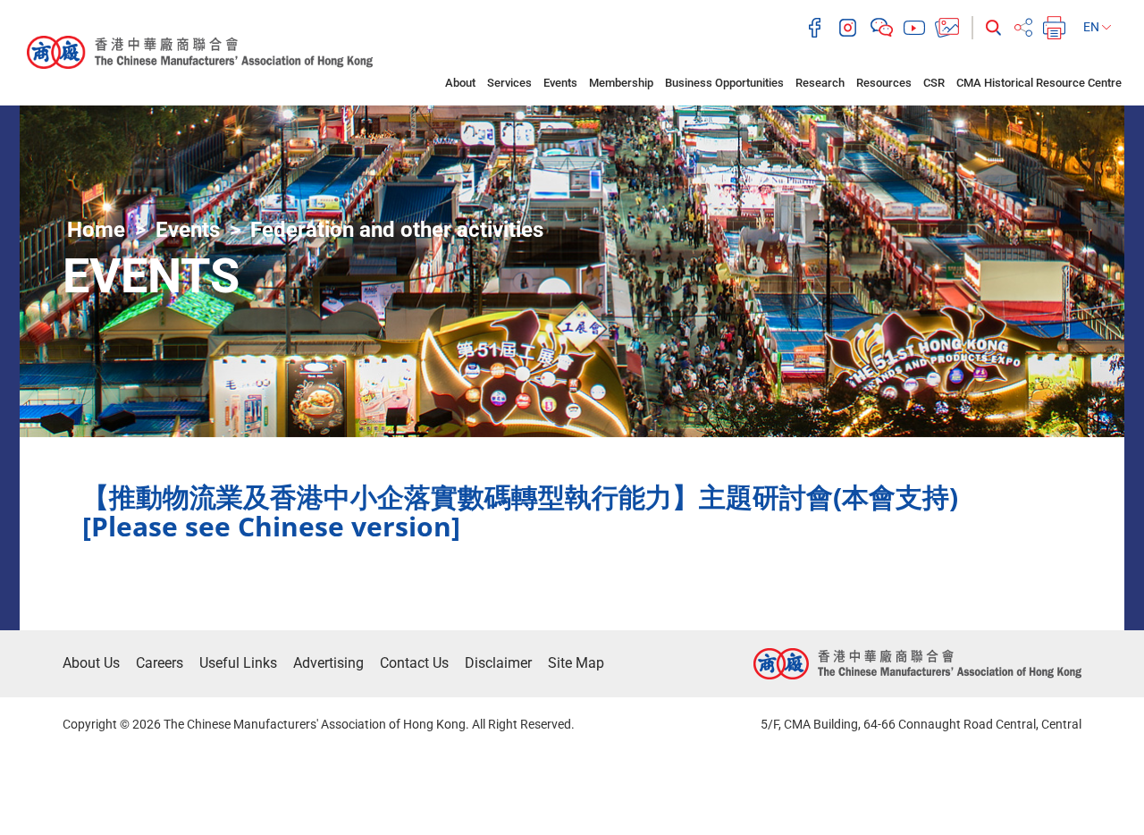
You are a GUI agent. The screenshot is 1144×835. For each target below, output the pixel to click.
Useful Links (238, 662)
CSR (934, 82)
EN (1092, 27)
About (460, 82)
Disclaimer (498, 662)
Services (509, 82)
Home (96, 229)
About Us (91, 662)
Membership (621, 82)
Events (560, 82)
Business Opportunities (724, 82)
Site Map (576, 662)
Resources (884, 82)
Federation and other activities (396, 229)
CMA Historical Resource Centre (1039, 82)
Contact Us (414, 662)
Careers (159, 662)
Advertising (328, 662)
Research (820, 82)
